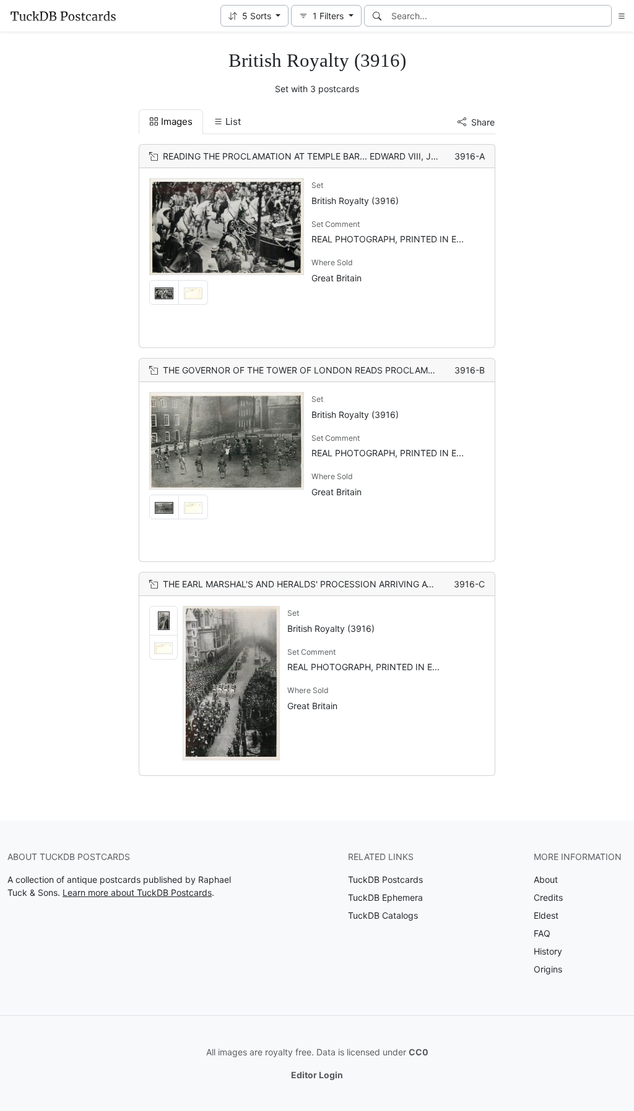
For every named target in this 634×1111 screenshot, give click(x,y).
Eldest (546, 915)
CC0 (418, 1052)
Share (483, 122)
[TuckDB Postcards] (63, 16)
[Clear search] (603, 16)
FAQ (542, 933)
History (548, 951)
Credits (548, 897)
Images (177, 121)
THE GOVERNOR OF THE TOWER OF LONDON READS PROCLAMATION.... (313, 370)
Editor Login (317, 1075)
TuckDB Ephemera (385, 897)
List (233, 121)
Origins (548, 969)
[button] (254, 16)
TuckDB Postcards (385, 879)
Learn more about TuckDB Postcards (137, 892)
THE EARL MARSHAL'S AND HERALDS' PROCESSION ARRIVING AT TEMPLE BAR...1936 (339, 584)
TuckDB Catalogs (383, 915)
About (546, 879)
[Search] (377, 16)
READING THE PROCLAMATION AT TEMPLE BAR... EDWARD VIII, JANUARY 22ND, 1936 (340, 156)
